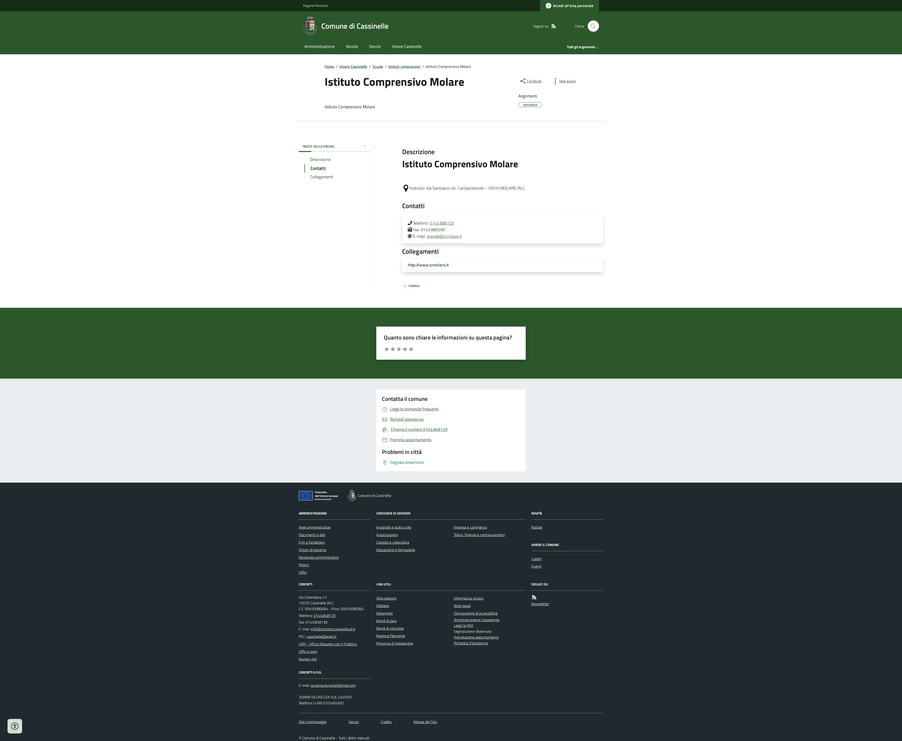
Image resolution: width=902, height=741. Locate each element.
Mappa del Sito (425, 722)
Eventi (536, 566)
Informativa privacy (469, 598)
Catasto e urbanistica (392, 542)
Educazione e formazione (395, 550)
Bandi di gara (386, 621)
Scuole (378, 66)
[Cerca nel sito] (591, 26)
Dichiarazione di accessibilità (476, 613)
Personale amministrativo (319, 557)
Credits (386, 722)
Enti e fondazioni (312, 542)
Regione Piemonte (315, 5)
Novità (352, 46)
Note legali (462, 605)
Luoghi (536, 559)
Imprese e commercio (470, 527)
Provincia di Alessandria (394, 643)
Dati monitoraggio (313, 722)
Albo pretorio (386, 598)
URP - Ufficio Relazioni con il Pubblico (328, 644)
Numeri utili (308, 659)
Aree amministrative (314, 527)
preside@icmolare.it (444, 236)
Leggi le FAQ (463, 625)
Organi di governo (312, 550)
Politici (304, 565)
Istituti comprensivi (404, 66)
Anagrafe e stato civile (393, 527)
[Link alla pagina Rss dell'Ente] (534, 597)
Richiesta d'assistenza (471, 643)
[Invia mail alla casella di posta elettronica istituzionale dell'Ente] (333, 629)
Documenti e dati (312, 535)
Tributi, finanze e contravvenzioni (479, 535)
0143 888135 (442, 223)
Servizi (375, 46)
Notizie (536, 527)
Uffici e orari (308, 651)
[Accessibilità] (15, 726)
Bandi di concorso (390, 628)
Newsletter (540, 604)
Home (329, 66)
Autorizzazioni (387, 535)
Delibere (382, 605)
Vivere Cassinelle (407, 46)
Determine (384, 613)
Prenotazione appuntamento (476, 637)
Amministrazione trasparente (476, 620)
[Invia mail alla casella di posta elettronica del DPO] (333, 685)
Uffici (303, 572)
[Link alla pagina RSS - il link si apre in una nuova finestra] (553, 26)
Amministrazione (319, 46)
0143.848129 (324, 615)
